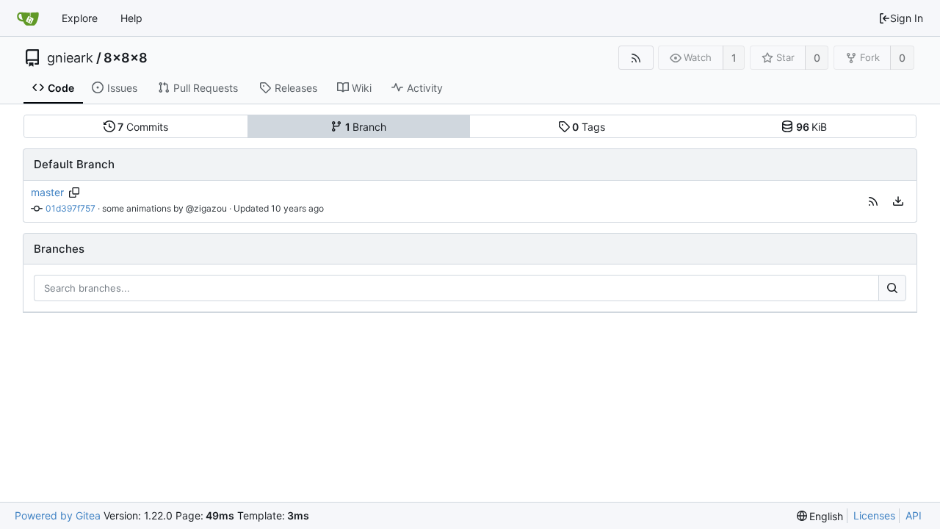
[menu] (898, 201)
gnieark (70, 58)
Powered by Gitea (58, 515)
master (47, 192)
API (913, 515)
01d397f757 (70, 208)
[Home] (27, 18)
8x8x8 (126, 58)
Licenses (874, 515)
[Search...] (892, 288)
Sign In (906, 18)
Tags (588, 126)
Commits (143, 126)
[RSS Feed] (635, 58)
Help (131, 18)
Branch (366, 126)
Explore (80, 18)
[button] (873, 201)
